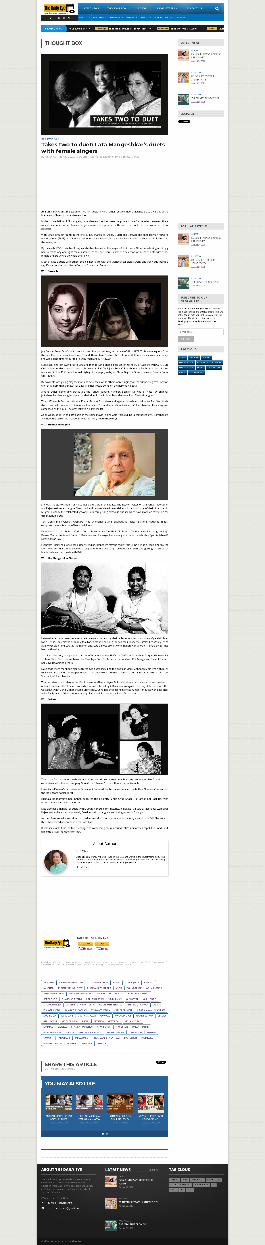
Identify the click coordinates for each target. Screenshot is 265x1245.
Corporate (145, 17)
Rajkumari (67, 1015)
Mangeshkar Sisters (81, 993)
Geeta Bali (114, 1021)
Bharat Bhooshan (76, 1010)
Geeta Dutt (50, 999)
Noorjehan (49, 1015)
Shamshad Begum (72, 999)
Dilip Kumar (135, 1032)
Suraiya (101, 1043)
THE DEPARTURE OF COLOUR (170, 28)
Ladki (156, 1004)
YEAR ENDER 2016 (196, 372)
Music (119, 988)
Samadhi (48, 1037)
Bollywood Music (138, 993)
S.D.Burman (115, 999)
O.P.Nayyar (132, 999)
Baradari (72, 1043)
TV (214, 1185)
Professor (122, 1026)
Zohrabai (87, 1043)
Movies (200, 367)
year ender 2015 (186, 362)
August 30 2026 (198, 61)
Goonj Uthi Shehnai (110, 1004)
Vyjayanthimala (100, 1010)
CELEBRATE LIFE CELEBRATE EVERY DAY (223, 28)
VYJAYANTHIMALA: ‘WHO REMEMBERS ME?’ (151, 1117)
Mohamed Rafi (133, 1021)
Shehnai (70, 1004)
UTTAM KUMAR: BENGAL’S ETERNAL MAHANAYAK (89, 1117)
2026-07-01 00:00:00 (120, 1122)
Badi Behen (130, 1037)
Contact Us (194, 8)
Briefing (174, 1180)
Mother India (70, 1021)
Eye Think (194, 357)
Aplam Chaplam (115, 1032)
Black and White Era (99, 988)
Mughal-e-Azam (86, 1015)
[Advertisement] (104, 185)
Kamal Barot (82, 1037)
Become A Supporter (175, 17)
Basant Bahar (140, 1026)
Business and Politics (181, 1185)
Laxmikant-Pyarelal (55, 1026)
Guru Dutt (149, 999)
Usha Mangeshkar (53, 993)
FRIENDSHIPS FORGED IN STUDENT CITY (113, 28)
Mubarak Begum (52, 1043)
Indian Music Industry (110, 993)
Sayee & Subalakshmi (90, 1032)
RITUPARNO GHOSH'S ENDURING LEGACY (120, 1117)
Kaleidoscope (87, 29)
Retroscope (50, 139)
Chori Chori (104, 1026)
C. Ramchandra (52, 1004)
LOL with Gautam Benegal (209, 362)
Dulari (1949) (132, 982)
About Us (158, 17)
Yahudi (144, 1004)
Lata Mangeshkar (98, 982)
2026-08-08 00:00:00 (59, 1122)
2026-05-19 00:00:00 (151, 1122)
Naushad (48, 988)
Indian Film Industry (70, 988)
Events (182, 372)
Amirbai (151, 1032)
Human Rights (213, 1180)
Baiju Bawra (50, 1021)
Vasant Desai (87, 1004)
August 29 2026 (198, 83)
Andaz (116, 982)
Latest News (90, 8)
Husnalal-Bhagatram (107, 1037)
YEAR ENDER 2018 (186, 367)
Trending (198, 29)
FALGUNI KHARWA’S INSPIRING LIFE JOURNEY (206, 55)
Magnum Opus (123, 1015)
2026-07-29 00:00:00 (89, 1122)
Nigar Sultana (144, 1015)
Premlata (147, 1037)
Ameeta (131, 1004)
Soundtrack (134, 988)
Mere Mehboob (52, 1032)
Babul (85, 1021)
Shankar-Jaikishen (82, 1026)
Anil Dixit (50, 156)
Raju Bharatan (95, 999)
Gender (194, 50)
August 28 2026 (198, 102)
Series (190, 1190)
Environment (197, 1180)
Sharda (69, 1032)
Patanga (99, 1021)
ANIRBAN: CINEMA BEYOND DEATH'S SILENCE (59, 1117)
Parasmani (64, 1037)
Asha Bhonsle (154, 988)
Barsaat (149, 982)
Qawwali (105, 1015)
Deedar (162, 1015)
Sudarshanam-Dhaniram (150, 1010)
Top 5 (184, 1180)
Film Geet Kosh (123, 1010)
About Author (105, 843)
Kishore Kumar (52, 1010)
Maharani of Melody (71, 982)
